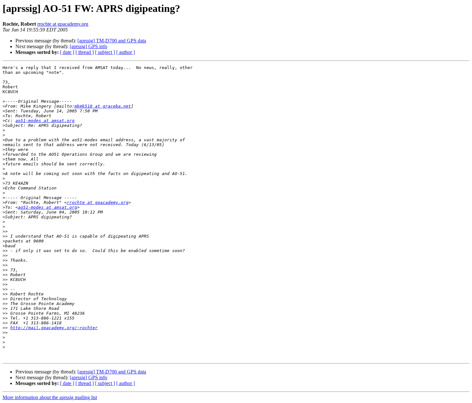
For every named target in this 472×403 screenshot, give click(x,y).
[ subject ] (105, 52)
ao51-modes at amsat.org (44, 120)
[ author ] (125, 52)
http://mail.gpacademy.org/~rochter (54, 327)
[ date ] (67, 52)
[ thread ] (84, 52)
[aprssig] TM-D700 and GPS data (111, 40)
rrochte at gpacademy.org (62, 24)
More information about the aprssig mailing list (50, 397)
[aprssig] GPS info (88, 46)
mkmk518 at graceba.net (102, 106)
